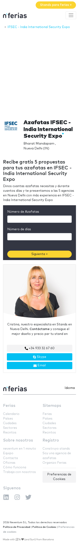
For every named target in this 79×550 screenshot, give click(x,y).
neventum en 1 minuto (19, 448)
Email (41, 365)
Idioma (70, 388)
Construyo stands (56, 448)
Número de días (19, 229)
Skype (41, 356)
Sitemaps (52, 406)
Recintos (9, 432)
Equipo (8, 453)
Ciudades (10, 423)
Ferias (9, 406)
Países (8, 418)
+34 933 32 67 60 (41, 348)
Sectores (10, 427)
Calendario (11, 414)
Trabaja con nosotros (19, 472)
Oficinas (9, 462)
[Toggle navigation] (71, 15)
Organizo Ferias (54, 462)
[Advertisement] (39, 73)
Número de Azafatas (23, 211)
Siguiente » (39, 254)
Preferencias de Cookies (59, 477)
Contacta (10, 458)
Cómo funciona (14, 467)
